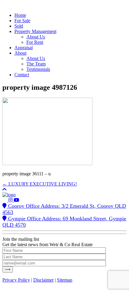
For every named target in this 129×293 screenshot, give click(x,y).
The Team (36, 63)
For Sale (22, 20)
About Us (35, 36)
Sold (18, 26)
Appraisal (23, 47)
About (20, 53)
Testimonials (38, 69)
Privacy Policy (16, 279)
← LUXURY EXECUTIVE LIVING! (39, 183)
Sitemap (64, 279)
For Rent (34, 42)
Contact (21, 74)
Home (20, 15)
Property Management (35, 31)
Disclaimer (43, 279)
